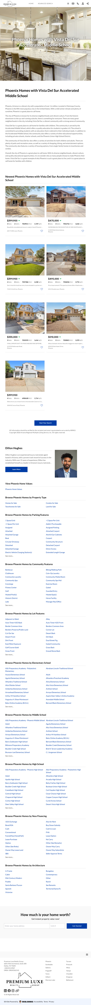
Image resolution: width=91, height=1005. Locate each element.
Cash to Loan (51, 829)
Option (8, 843)
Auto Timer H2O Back (13, 623)
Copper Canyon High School (56, 797)
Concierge (9, 584)
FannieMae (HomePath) (14, 836)
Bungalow (50, 871)
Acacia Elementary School (15, 675)
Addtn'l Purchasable (53, 524)
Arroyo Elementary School (56, 692)
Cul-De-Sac (9, 633)
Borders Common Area (54, 626)
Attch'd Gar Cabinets (54, 535)
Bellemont (69, 980)
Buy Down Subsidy (53, 825)
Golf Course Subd (12, 647)
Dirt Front (9, 640)
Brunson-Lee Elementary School (17, 752)
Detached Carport (53, 545)
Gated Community (53, 644)
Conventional (10, 832)
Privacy (51, 1002)
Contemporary (51, 874)
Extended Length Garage (55, 552)
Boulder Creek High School (15, 749)
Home (31, 3)
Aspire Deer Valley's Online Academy (60, 696)
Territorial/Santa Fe (53, 889)
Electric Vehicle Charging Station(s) (18, 552)
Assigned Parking (52, 527)
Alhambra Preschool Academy (57, 678)
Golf (7, 591)
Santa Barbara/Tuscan (13, 885)
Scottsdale (49, 964)
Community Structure (54, 542)
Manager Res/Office (53, 602)
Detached (9, 545)
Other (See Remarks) (54, 843)
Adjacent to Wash (12, 619)
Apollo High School (12, 779)
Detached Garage (12, 549)
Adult (48, 675)
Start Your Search (45, 423)
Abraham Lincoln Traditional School (59, 668)
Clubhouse (9, 573)
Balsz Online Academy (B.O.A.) (17, 703)
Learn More (16, 469)
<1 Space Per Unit (52, 520)
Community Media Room (55, 577)
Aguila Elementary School (15, 678)
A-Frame (8, 871)
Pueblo (8, 882)
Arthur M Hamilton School (15, 696)
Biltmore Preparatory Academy (17, 745)
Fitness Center (11, 587)
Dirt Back (49, 637)
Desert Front (10, 637)
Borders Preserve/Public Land (16, 630)
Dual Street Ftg (51, 640)
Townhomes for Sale (13, 506)
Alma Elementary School (55, 682)
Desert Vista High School (55, 804)
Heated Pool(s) (11, 594)
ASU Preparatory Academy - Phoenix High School (24, 770)
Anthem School (52, 689)
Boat (7, 538)
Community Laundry (13, 577)
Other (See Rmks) (12, 846)
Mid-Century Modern (13, 878)
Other (48, 878)
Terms (46, 1002)
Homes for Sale (11, 503)
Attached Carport (52, 531)
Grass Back (50, 647)
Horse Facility (51, 598)
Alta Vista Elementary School (57, 685)
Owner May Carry (53, 846)
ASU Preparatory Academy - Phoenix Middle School (25, 720)
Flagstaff (48, 971)
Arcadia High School (53, 779)
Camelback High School (14, 790)
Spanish (8, 889)
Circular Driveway (12, 542)
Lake (7, 602)
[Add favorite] (42, 231)
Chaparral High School (13, 797)
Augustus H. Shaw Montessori (16, 699)
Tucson (68, 961)
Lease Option (51, 836)
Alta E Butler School (12, 685)
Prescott (69, 964)
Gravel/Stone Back (53, 651)
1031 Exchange (11, 822)
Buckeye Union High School (56, 786)
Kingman (69, 977)
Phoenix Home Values (13, 489)
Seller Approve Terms (54, 853)
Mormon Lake (50, 980)
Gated (48, 587)
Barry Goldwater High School (16, 742)
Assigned (8, 527)
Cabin (7, 874)
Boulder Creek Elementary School (58, 745)
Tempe (68, 971)
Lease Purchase (11, 839)
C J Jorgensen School (54, 752)
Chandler (69, 974)
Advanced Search (45, 3)
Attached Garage (11, 535)
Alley (48, 619)
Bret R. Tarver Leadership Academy (59, 749)
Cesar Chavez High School (56, 794)
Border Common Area (13, 626)
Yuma (47, 974)
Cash (7, 829)
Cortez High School (12, 801)
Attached (8, 531)
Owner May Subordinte (55, 850)
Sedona (48, 968)
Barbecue (9, 570)
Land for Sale (51, 506)
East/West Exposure (13, 644)
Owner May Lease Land (14, 850)
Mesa (68, 968)
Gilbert (48, 977)
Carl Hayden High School (55, 790)
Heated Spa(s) (51, 594)
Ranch (48, 882)
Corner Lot (50, 630)
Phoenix (48, 961)
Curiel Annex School (53, 801)
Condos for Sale (52, 503)
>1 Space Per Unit (12, 524)
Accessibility (38, 1002)
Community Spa (11, 580)
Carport (49, 538)
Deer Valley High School (14, 804)
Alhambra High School (54, 776)
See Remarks (51, 885)
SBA (7, 853)
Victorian (8, 892)
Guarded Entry (51, 591)
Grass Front (9, 651)
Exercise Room (51, 584)
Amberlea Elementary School (16, 689)
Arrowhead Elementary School (17, 692)
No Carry (49, 839)
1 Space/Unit (10, 520)
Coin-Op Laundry (52, 573)
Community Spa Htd (53, 580)
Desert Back (50, 633)
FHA (47, 832)
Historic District (11, 598)
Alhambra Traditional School (16, 682)
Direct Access (51, 549)
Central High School (13, 794)
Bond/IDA (9, 825)
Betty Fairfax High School (55, 783)
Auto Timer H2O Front (54, 623)
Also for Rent (51, 822)
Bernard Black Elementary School (58, 703)
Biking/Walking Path (54, 570)
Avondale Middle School (55, 699)
